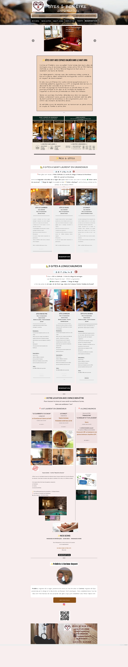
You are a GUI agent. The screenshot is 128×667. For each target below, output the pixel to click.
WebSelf (125, 644)
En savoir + (86, 250)
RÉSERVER (42, 375)
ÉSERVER (64, 375)
